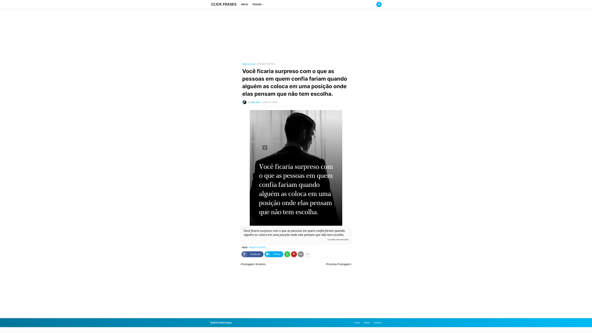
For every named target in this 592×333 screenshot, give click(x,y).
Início (357, 322)
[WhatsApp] (287, 254)
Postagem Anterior (253, 264)
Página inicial (248, 64)
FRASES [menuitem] (257, 4)
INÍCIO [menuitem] (244, 4)
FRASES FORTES (265, 64)
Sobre (367, 322)
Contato (378, 322)
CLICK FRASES (223, 4)
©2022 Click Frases (221, 322)
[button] (379, 4)
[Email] (301, 254)
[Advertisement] (296, 32)
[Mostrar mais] (307, 254)
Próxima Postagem (338, 264)
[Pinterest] (294, 254)
